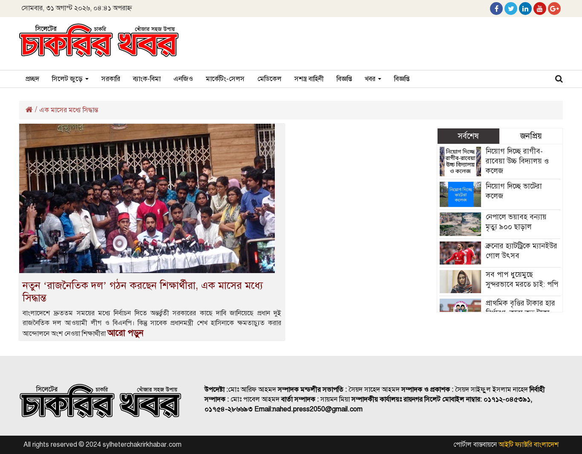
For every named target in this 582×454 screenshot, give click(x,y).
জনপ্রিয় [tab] (531, 136)
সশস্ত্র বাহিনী (309, 79)
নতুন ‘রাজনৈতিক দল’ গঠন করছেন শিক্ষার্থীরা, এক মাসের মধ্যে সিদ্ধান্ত (143, 291)
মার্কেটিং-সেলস (225, 79)
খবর (371, 79)
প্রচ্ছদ (32, 79)
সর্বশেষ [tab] (468, 136)
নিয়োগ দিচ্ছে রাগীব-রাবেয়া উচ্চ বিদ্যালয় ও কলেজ (517, 161)
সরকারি (110, 79)
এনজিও (183, 79)
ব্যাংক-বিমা (147, 79)
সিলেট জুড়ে (68, 79)
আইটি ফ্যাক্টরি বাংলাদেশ (528, 444)
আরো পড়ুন (125, 333)
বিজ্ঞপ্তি (344, 79)
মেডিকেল (269, 79)
